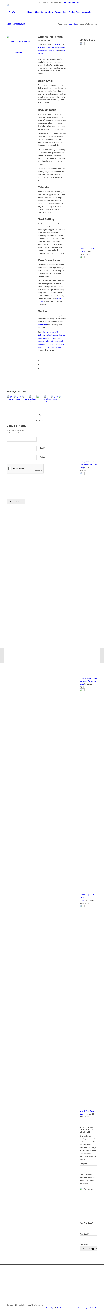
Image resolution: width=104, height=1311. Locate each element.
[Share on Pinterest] (41, 364)
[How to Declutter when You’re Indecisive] (39, 398)
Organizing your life (51, 50)
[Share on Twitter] (41, 357)
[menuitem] (30, 12)
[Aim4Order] (12, 12)
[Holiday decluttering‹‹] (2, 655)
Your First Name (86, 1223)
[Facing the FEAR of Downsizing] (47, 398)
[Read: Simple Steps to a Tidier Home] (82, 690)
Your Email (84, 1234)
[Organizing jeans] (10, 398)
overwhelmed (48, 341)
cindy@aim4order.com (71, 2)
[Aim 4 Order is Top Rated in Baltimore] (46, 1283)
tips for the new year (53, 347)
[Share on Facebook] (41, 353)
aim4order (55, 332)
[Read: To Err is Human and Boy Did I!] (82, 44)
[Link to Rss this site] (95, 2)
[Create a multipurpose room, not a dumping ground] (25, 398)
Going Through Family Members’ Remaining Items (88, 681)
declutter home (48, 338)
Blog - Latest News (16, 23)
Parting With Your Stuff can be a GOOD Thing (88, 464)
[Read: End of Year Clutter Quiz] (82, 906)
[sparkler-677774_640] (19, 48)
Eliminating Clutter (54, 48)
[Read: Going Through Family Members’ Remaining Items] (82, 474)
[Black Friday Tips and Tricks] (32, 398)
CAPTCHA (84, 1245)
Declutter (44, 48)
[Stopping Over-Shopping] (17, 398)
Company (83, 1164)
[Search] (95, 12)
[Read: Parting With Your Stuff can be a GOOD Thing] (82, 257)
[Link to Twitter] (87, 2)
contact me (42, 324)
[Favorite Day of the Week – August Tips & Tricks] (54, 398)
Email (42, 448)
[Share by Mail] (41, 368)
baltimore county (52, 335)
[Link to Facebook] (83, 2)
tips (44, 347)
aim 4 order (47, 332)
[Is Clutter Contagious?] (102, 655)
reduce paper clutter (53, 344)
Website (43, 457)
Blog (39, 48)
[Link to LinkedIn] (91, 2)
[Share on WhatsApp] (41, 360)
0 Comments (57, 45)
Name (42, 438)
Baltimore (41, 335)
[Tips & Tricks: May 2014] (62, 398)
